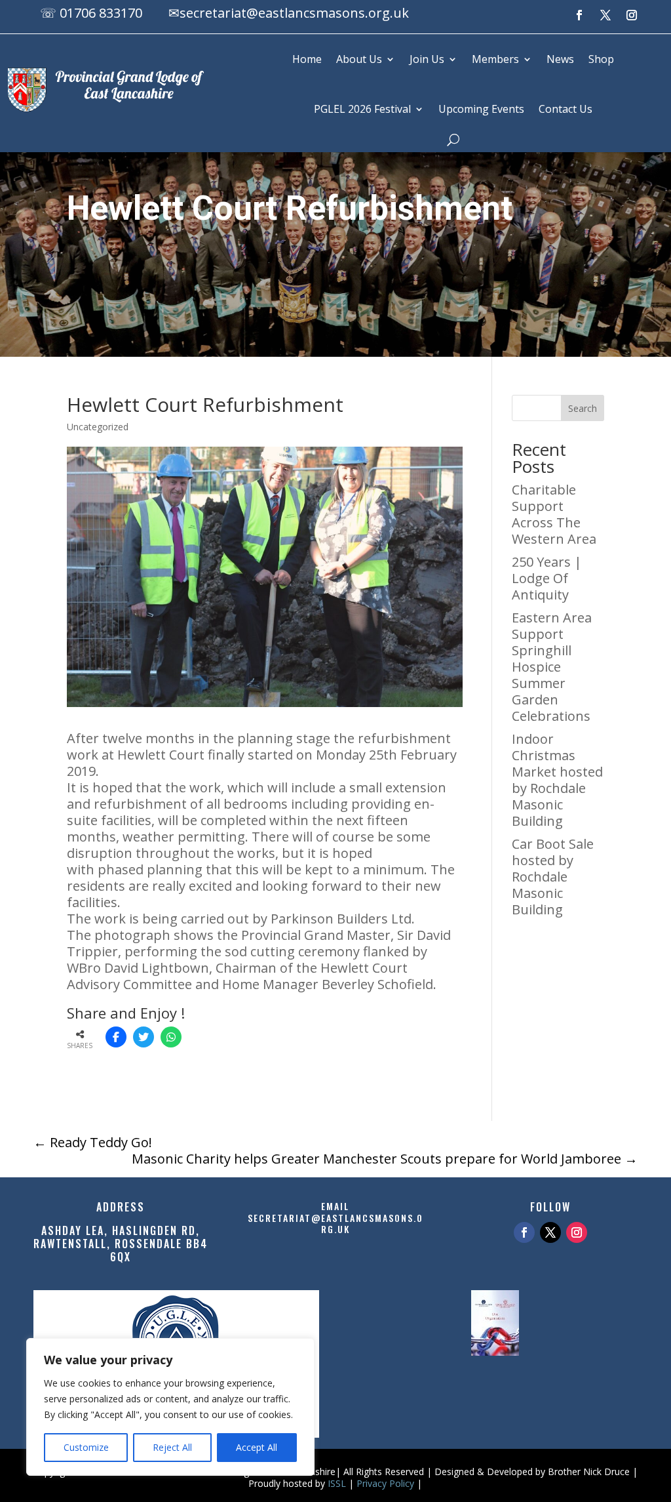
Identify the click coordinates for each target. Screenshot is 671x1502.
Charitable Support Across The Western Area (554, 514)
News (560, 59)
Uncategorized (97, 426)
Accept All (256, 1447)
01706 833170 (101, 13)
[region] (170, 1407)
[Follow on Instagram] (631, 15)
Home (307, 59)
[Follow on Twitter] (550, 1232)
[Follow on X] (605, 15)
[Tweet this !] (143, 1036)
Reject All (172, 1447)
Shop (601, 59)
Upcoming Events (481, 109)
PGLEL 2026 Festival (362, 109)
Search (582, 408)
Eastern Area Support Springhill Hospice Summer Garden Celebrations (552, 667)
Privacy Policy (385, 1483)
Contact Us (565, 109)
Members (495, 59)
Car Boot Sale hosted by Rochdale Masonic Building (553, 876)
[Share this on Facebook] (115, 1036)
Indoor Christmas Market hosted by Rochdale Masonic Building (557, 780)
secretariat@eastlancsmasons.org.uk (294, 13)
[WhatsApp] (171, 1036)
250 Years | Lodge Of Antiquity (547, 578)
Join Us (427, 59)
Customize (86, 1447)
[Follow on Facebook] (579, 15)
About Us (359, 59)
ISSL (337, 1483)
